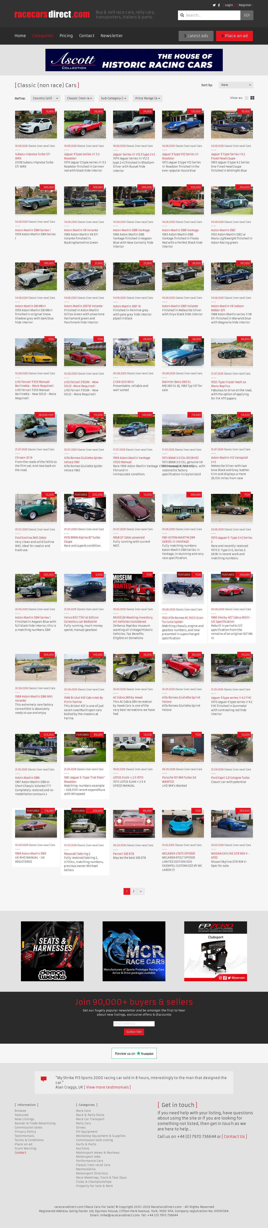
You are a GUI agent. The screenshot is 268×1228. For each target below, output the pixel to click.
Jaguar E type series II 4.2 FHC (231, 698)
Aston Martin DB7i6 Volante (83, 306)
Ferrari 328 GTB (123, 854)
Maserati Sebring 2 (77, 854)
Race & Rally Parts (90, 1115)
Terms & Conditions (29, 1140)
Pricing (66, 35)
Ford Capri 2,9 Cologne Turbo (230, 778)
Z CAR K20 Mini (123, 382)
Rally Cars (83, 1123)
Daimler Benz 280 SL (176, 382)
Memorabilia (86, 1169)
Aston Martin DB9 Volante (180, 306)
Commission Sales (28, 1127)
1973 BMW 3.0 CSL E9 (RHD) (180, 458)
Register (245, 5)
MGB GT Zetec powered (128, 537)
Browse (20, 1111)
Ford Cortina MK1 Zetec (30, 538)
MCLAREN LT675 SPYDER (178, 853)
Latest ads (197, 36)
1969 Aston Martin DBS (30, 853)
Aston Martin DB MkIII (30, 306)
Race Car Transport (90, 1119)
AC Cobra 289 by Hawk (128, 697)
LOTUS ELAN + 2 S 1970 (128, 777)
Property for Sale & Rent (94, 1186)
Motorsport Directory (92, 1173)
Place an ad (236, 36)
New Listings (24, 1119)
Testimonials (24, 1136)
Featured (21, 1115)
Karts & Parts (86, 1144)
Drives (81, 1127)
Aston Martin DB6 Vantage (131, 230)
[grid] (252, 98)
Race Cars (83, 1111)
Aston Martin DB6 (27, 778)
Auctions (82, 1148)
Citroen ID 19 (23, 458)
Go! (247, 15)
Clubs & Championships (94, 1182)
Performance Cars (89, 1161)
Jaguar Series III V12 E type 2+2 (134, 154)
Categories (42, 35)
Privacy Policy (25, 1132)
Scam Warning (25, 1148)
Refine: (20, 98)
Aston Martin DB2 (223, 230)
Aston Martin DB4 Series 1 (33, 230)
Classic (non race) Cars (93, 1165)
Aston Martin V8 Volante (81, 230)
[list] (246, 98)
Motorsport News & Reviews (98, 1152)
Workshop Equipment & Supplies (100, 1136)
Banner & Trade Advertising (35, 1123)
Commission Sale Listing (94, 1140)
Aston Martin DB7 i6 (127, 306)
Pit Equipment (87, 1132)
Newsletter (112, 35)
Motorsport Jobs (88, 1156)
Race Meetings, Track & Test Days (101, 1177)
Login (229, 5)
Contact (86, 35)
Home (20, 35)
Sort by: (207, 85)
